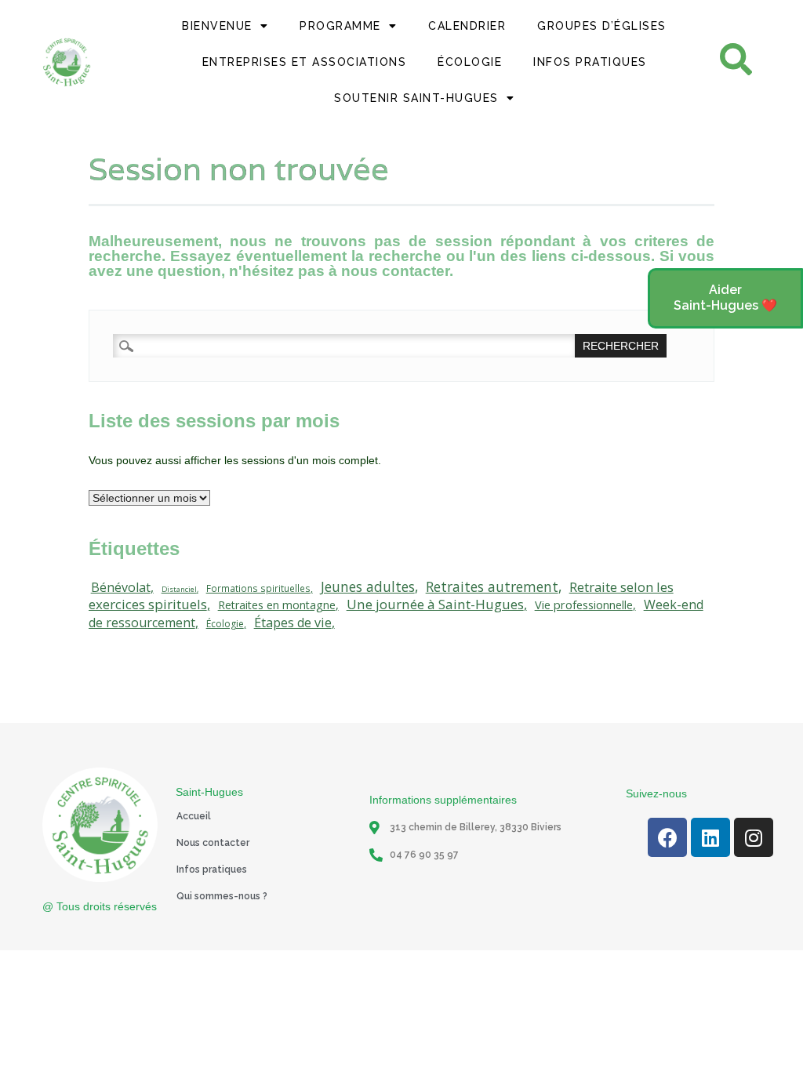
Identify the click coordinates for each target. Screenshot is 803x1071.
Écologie (470, 62)
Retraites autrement (492, 586)
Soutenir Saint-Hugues (416, 98)
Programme (340, 26)
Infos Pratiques (590, 62)
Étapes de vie (293, 622)
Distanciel (179, 589)
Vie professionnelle (584, 604)
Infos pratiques (211, 869)
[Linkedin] (710, 837)
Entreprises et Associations (304, 62)
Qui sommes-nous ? (221, 896)
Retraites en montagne (277, 604)
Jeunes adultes (368, 586)
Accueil (193, 816)
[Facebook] (667, 837)
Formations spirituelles (258, 588)
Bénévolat (121, 587)
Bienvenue (217, 26)
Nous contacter (212, 842)
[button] (725, 298)
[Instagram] (753, 837)
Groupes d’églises (602, 26)
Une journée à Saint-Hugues (435, 604)
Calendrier (467, 26)
